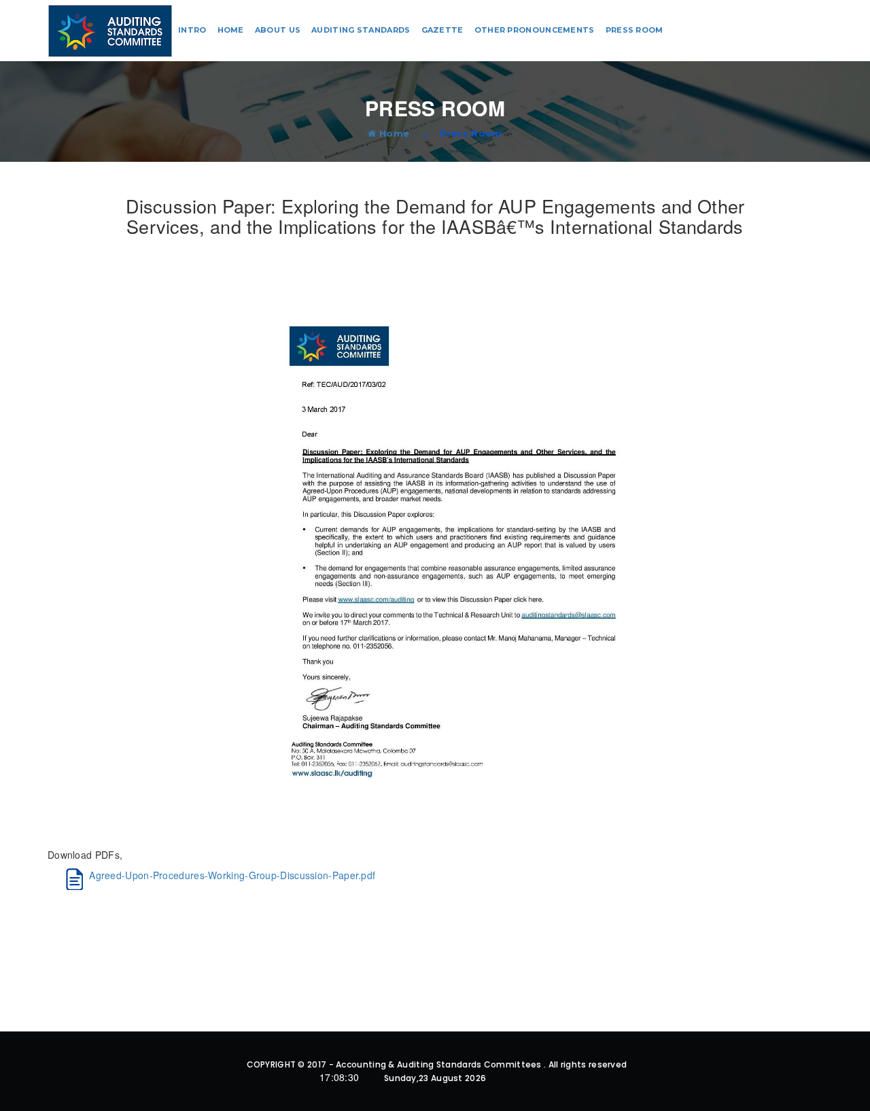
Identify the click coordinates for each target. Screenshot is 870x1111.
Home (231, 30)
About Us (277, 30)
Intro (192, 30)
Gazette (442, 30)
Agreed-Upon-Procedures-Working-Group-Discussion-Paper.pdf (232, 875)
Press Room (634, 30)
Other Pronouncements (534, 30)
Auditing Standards (360, 30)
